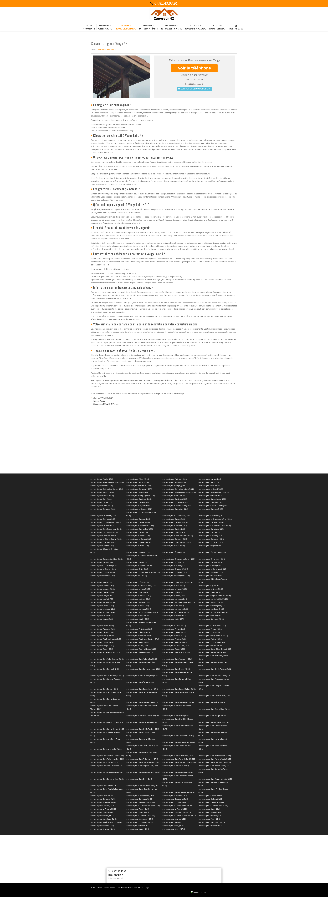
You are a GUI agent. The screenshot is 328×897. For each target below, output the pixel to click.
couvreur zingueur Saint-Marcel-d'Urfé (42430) (178, 735)
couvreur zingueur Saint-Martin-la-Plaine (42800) (178, 742)
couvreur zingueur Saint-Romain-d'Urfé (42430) (214, 765)
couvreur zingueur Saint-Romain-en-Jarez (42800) (107, 772)
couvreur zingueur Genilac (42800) (209, 566)
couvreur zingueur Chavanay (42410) (174, 526)
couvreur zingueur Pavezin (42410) (210, 629)
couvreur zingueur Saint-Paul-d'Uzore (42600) (177, 755)
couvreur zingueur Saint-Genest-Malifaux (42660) (179, 689)
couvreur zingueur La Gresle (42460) (102, 572)
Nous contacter (235, 28)
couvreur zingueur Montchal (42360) (102, 612)
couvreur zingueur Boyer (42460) (173, 496)
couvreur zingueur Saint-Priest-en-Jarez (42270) (142, 762)
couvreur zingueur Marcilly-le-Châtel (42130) (213, 599)
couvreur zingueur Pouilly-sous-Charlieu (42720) (142, 639)
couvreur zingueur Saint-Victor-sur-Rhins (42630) (142, 785)
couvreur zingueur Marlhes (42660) (102, 605)
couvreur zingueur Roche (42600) (101, 649)
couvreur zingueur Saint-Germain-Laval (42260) (214, 695)
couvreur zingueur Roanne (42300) (210, 645)
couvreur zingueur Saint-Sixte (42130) (139, 779)
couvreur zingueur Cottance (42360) (174, 539)
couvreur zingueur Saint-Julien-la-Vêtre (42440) (142, 722)
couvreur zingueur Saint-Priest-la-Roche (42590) (214, 762)
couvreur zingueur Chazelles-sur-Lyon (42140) (105, 529)
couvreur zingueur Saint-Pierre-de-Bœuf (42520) (178, 759)
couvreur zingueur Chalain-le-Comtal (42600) (213, 506)
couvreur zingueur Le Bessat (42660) (210, 489)
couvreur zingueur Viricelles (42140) (210, 825)
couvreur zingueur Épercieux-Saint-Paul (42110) (106, 559)
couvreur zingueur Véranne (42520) (174, 819)
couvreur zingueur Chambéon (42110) (175, 509)
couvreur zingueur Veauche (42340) (210, 815)
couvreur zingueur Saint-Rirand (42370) (175, 765)
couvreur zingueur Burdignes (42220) (139, 499)
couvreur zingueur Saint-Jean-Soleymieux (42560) (143, 715)
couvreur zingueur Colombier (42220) (103, 536)
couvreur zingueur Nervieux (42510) (210, 615)
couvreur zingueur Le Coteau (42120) (138, 539)
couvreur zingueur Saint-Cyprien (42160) (176, 669)
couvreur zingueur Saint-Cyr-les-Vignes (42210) (142, 675)
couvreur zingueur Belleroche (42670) (139, 489)
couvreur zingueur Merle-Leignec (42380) (212, 605)
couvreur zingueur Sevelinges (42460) (139, 799)
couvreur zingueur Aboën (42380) (101, 479)
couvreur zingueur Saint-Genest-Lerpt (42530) (142, 689)
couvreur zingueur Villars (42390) (173, 822)
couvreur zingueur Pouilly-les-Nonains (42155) (105, 639)
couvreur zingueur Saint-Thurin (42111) (103, 785)
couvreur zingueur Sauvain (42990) (210, 795)
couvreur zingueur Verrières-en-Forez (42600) (106, 822)
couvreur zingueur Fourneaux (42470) (139, 566)
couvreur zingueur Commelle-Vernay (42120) (177, 536)
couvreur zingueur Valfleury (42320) (102, 815)
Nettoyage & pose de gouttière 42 (148, 27)
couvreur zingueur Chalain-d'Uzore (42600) (176, 506)
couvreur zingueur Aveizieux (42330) (138, 486)
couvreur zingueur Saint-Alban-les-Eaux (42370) (214, 652)
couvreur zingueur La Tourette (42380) (103, 809)
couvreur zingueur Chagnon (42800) (138, 506)
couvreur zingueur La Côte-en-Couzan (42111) (106, 539)
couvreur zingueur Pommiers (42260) (139, 635)
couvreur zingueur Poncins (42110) (174, 635)
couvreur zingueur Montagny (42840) (138, 609)
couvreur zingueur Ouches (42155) (174, 625)
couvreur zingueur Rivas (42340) (137, 645)
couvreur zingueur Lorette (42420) (102, 592)
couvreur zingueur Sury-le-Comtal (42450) (140, 802)
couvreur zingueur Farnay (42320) (101, 562)
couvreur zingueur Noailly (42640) (137, 619)
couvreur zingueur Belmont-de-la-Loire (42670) (178, 489)
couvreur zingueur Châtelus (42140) (102, 526)
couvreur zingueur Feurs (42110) (137, 562)
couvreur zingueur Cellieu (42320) (137, 502)
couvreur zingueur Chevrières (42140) (211, 529)
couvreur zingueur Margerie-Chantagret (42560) (178, 602)
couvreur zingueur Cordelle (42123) (210, 536)
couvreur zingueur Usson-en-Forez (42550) (177, 812)
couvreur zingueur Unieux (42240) (101, 812)
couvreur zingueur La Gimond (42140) (103, 569)
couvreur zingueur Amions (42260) (209, 479)
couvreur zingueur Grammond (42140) (175, 569)
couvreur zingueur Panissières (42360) (139, 629)
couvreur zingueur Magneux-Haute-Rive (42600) (214, 595)
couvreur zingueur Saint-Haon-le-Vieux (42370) (178, 702)
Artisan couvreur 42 (89, 27)
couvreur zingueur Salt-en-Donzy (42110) (140, 795)
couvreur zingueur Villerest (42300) (102, 825)
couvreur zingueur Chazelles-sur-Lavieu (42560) (214, 526)
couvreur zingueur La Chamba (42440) (139, 509)
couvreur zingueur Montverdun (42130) (175, 612)
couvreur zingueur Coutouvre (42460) (211, 539)
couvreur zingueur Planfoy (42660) (102, 635)
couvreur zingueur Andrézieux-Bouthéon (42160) (107, 482)
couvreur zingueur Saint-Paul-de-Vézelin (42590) (214, 755)
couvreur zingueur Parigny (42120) (174, 629)
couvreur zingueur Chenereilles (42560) (139, 529)
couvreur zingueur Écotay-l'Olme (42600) (212, 552)
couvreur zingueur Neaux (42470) (137, 615)
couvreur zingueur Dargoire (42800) (210, 546)
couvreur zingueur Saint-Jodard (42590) (175, 715)
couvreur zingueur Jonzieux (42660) (210, 576)
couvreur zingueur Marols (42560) (137, 605)
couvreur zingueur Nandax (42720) (101, 615)
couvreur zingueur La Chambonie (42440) (176, 516)
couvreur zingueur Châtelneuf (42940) (211, 522)
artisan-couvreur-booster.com (108, 888)
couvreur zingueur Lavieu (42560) (173, 585)
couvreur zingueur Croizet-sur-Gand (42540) (177, 542)
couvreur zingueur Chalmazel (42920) (103, 509)
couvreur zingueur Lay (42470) (208, 585)
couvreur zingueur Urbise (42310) (137, 812)
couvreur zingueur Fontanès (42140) (210, 562)
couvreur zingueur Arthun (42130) (101, 486)
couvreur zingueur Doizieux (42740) (138, 552)
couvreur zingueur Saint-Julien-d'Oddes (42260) (106, 722)
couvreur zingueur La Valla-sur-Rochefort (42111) (179, 815)
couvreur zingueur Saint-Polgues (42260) (104, 762)
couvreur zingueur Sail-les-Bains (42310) (139, 652)
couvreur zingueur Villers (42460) (137, 825)
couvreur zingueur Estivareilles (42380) (211, 559)
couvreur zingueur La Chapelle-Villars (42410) (105, 522)
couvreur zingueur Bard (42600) (208, 486)
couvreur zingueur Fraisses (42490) (174, 566)
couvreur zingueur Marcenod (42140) (174, 599)
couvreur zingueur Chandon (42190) (138, 519)
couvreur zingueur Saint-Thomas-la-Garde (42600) (215, 779)
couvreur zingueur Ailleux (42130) (137, 479)
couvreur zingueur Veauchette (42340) (103, 819)
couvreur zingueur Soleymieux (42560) (175, 799)
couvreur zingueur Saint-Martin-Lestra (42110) (106, 749)
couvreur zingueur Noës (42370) (173, 619)
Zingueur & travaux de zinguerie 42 (125, 27)
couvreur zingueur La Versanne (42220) (139, 822)
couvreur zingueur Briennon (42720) (210, 496)
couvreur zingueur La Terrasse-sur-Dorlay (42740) (143, 805)
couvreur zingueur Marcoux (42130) (138, 602)
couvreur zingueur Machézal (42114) (138, 595)
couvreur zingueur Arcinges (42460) (174, 482)
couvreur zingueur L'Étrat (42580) (137, 582)
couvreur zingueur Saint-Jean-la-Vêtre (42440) (214, 709)
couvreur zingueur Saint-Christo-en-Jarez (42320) (143, 669)
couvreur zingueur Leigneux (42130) (102, 589)
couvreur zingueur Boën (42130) (137, 492)
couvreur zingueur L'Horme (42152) (102, 585)
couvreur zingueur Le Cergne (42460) (175, 502)
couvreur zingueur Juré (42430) (100, 582)
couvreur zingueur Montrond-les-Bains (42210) (142, 612)
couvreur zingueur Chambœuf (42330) (103, 516)
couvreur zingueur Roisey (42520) (173, 649)
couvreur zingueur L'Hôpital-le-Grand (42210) (177, 582)
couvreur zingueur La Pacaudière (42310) (212, 625)
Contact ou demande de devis (195, 89)
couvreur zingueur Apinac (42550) (137, 482)
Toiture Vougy (99, 401)
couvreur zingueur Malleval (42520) (138, 599)
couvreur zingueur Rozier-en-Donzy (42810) (105, 652)
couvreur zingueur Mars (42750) (173, 605)
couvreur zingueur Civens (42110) (173, 532)
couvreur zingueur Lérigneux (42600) (174, 589)
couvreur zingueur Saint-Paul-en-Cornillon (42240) (107, 759)
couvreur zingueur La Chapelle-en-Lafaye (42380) (215, 519)
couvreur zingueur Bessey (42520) (102, 492)
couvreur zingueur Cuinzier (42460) (102, 546)
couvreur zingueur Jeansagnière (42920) (176, 576)
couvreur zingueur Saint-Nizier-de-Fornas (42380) (107, 755)
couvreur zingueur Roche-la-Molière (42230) (141, 649)
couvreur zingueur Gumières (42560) (210, 572)
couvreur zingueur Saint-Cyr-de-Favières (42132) (215, 669)
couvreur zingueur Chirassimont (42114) (103, 532)
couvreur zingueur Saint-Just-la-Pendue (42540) (142, 729)
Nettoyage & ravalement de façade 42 (195, 27)
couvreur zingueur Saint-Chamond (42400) (104, 669)
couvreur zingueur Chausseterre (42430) (140, 526)
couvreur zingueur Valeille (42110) (209, 812)
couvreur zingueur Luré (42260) (172, 592)
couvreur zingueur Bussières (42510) (174, 499)
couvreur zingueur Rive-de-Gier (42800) (175, 645)
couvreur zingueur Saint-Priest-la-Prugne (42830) (179, 762)
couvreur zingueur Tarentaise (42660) (211, 802)
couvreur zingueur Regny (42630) (137, 642)
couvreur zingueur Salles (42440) (101, 795)
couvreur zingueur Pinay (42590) (209, 632)
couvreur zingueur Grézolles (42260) (174, 572)
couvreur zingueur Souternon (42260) (103, 802)
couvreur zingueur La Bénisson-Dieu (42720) (141, 585)
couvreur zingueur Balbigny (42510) (174, 486)
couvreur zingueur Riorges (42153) (102, 645)
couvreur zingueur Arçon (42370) (209, 482)
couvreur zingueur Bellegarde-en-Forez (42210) (106, 489)
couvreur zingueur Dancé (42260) (173, 546)
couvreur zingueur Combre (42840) (138, 536)
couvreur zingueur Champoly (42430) (102, 519)
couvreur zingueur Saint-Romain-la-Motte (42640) (143, 772)
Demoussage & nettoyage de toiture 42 (171, 27)
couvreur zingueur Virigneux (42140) (102, 829)
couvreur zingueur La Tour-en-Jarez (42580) (213, 805)
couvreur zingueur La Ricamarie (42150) (211, 642)
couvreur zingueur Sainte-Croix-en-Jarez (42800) (179, 792)
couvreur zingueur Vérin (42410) (209, 819)
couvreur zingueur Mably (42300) (101, 595)
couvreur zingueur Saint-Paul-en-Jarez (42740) (142, 759)
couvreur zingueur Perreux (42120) (174, 632)
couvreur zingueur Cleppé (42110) (209, 532)
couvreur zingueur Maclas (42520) (173, 595)
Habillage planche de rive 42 (217, 27)
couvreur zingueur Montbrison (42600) (211, 609)
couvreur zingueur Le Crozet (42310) (210, 542)
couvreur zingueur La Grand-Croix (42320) (212, 569)
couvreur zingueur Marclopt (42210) (102, 602)
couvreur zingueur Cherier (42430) (174, 529)
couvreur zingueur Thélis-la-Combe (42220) (177, 805)
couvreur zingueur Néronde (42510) (174, 615)
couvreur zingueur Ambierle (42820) (174, 479)
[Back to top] (321, 890)
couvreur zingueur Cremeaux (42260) (138, 542)
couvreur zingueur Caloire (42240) (101, 502)
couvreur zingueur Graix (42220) (137, 569)
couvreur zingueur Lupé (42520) (137, 592)
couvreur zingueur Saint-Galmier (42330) (104, 689)
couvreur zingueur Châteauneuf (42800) (175, 522)
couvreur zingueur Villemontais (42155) (211, 822)
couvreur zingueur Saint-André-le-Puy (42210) (141, 659)
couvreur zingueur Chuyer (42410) (137, 532)
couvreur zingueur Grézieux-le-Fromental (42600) (143, 572)
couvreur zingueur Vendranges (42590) (139, 819)
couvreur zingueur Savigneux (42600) (103, 799)
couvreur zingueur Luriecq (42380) (209, 592)
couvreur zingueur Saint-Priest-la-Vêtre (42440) (106, 765)
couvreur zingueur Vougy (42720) (173, 829)
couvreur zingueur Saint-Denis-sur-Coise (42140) (214, 675)
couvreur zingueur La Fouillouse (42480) (103, 566)
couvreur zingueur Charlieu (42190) (138, 522)
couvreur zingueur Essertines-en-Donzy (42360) (178, 559)
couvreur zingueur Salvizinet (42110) (174, 795)
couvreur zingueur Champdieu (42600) (211, 516)
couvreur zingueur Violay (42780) (173, 825)
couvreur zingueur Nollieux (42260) (102, 625)
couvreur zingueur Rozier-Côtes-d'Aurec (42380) (214, 649)
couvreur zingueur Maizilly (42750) (101, 599)
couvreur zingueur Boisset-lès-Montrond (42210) (179, 492)
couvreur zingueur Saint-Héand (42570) (211, 702)
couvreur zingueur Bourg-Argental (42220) (140, 496)
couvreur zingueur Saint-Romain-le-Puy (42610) (178, 772)
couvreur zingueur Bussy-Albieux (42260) (212, 499)
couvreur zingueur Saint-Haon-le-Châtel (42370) (142, 702)
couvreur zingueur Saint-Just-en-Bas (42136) (213, 722)
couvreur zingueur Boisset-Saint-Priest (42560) (214, 492)
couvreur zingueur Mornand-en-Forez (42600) (213, 612)
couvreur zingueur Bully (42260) (101, 499)
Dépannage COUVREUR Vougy (106, 404)
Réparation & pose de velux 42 (105, 27)
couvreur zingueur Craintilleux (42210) (103, 542)
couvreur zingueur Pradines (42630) (174, 639)
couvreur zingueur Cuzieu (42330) (137, 546)
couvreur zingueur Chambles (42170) (210, 509)
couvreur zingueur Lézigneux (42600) (210, 589)
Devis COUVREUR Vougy (103, 397)
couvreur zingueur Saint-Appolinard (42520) (177, 659)
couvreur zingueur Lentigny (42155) (138, 589)
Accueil (93, 49)
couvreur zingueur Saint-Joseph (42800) (211, 715)
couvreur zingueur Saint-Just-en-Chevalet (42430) (107, 729)
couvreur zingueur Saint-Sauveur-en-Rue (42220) (107, 779)
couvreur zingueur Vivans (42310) (137, 829)
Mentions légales (144, 888)
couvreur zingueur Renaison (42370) (174, 642)
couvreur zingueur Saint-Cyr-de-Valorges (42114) (107, 675)
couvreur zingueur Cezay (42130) (101, 506)
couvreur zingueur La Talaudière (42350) (175, 802)
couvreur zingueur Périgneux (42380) (138, 632)
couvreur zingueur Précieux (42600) (102, 642)
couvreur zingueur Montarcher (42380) (175, 609)
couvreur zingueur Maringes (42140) (210, 602)
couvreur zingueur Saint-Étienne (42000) (140, 682)
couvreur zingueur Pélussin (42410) (102, 632)
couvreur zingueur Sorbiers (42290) (210, 799)
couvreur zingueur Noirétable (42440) (211, 619)
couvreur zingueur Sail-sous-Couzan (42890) (177, 652)
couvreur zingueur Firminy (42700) (173, 562)
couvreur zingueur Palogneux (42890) (103, 629)
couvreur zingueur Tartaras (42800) (102, 805)
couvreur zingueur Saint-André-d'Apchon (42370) (107, 659)
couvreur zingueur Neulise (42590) (102, 619)
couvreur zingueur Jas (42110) (136, 576)
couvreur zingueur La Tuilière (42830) (174, 809)
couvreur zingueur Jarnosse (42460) (102, 576)
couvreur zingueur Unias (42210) (209, 809)
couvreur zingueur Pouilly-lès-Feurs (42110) (213, 635)
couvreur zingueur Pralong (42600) (210, 639)
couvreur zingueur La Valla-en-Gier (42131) (140, 815)
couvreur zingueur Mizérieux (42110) (102, 609)
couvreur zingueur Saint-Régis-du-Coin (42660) (142, 765)
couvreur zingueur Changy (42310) (174, 519)
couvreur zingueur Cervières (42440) (210, 502)
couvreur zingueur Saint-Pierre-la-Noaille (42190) (214, 759)
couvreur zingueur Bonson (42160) (102, 496)
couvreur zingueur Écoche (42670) (174, 552)
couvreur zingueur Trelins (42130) (137, 809)
